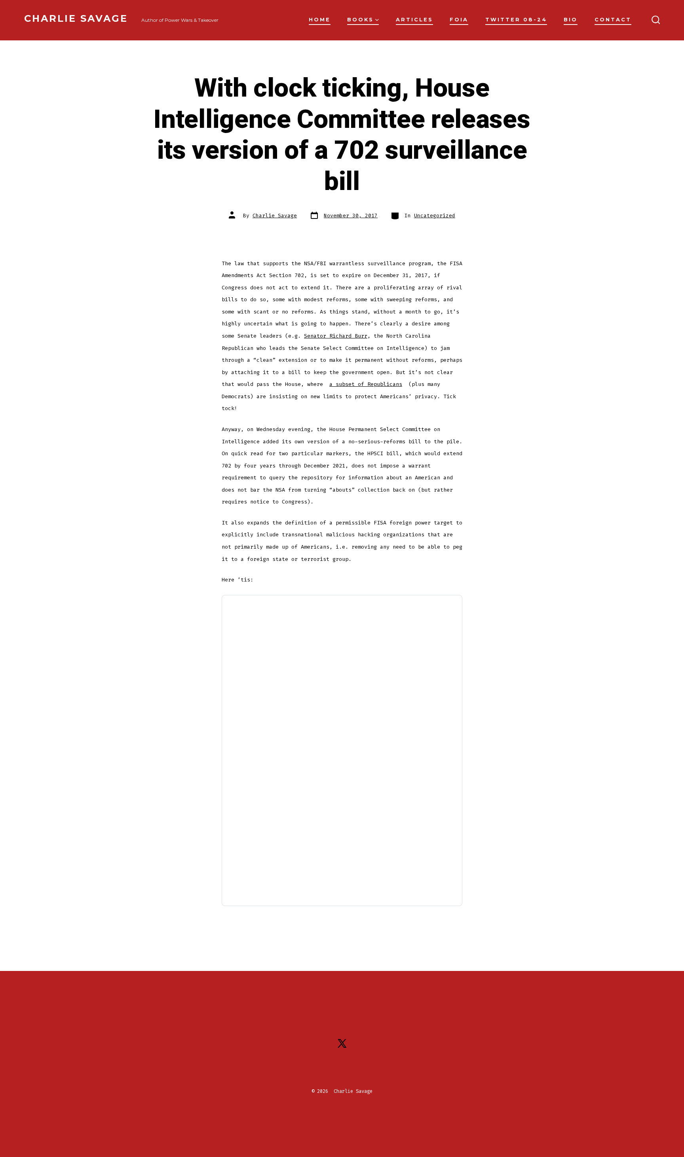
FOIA (459, 20)
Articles (414, 20)
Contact (613, 20)
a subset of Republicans (365, 384)
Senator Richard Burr (335, 335)
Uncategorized (434, 215)
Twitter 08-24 (516, 20)
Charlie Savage (275, 215)
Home (320, 20)
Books (360, 20)
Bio (571, 20)
